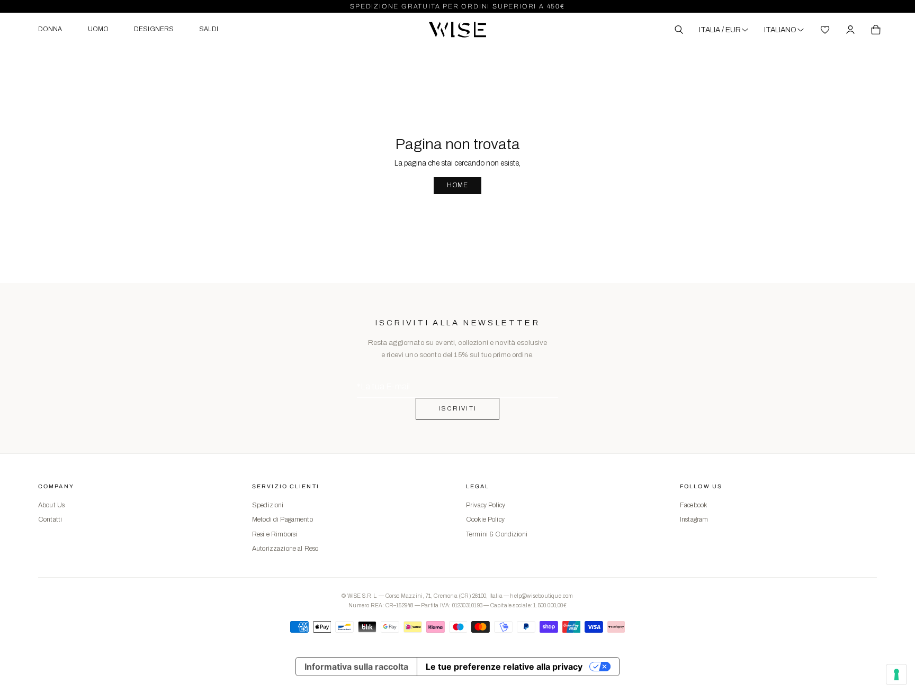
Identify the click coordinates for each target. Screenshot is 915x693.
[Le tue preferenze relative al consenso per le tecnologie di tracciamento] (896, 674)
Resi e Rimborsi (274, 534)
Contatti (50, 519)
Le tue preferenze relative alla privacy (504, 666)
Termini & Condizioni (496, 534)
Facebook (693, 505)
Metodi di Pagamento (282, 519)
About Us (51, 505)
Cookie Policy (485, 519)
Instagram (694, 519)
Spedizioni (267, 505)
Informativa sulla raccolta (356, 666)
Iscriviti (457, 408)
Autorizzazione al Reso (285, 548)
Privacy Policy (485, 505)
